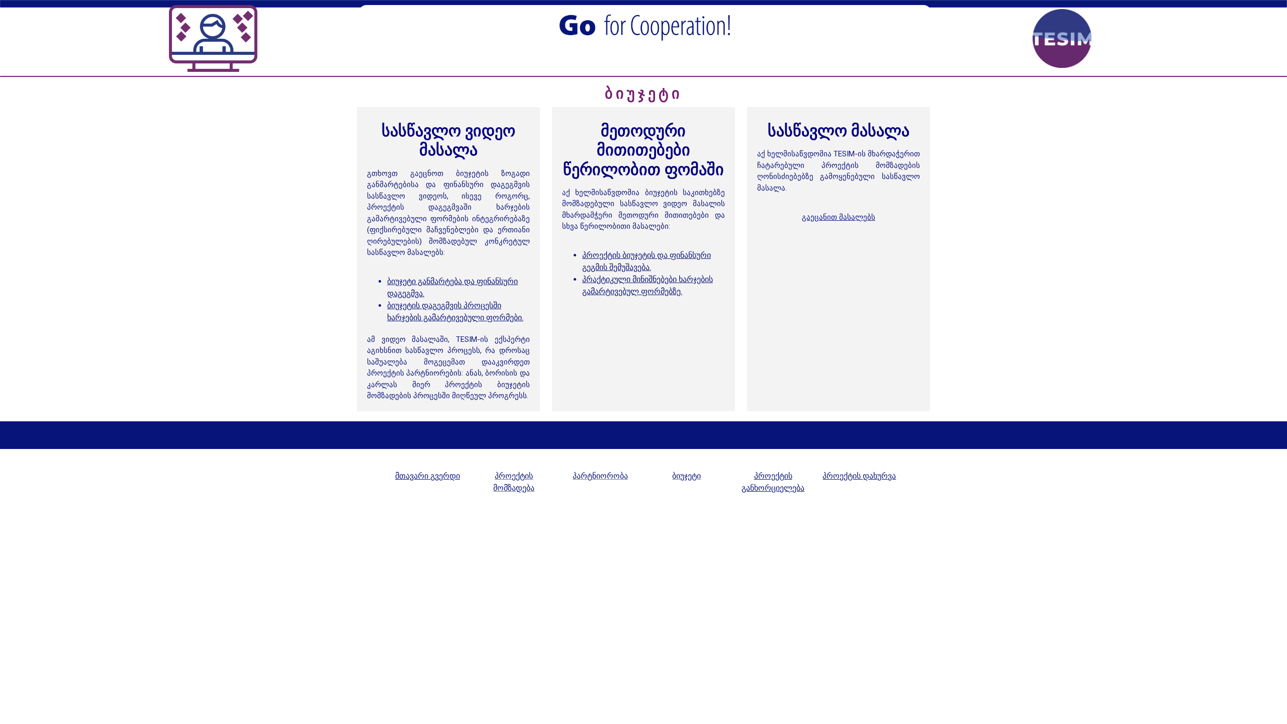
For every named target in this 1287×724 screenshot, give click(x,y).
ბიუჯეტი (686, 476)
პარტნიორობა (600, 476)
